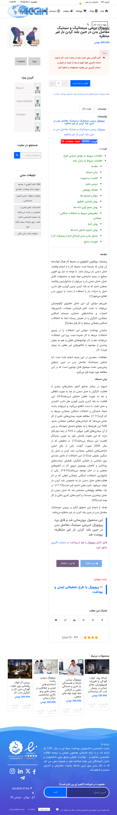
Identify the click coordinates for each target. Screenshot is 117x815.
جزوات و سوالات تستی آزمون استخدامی (28, 198)
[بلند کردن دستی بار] (24, 36)
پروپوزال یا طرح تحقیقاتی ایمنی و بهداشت (91, 94)
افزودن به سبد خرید (80, 83)
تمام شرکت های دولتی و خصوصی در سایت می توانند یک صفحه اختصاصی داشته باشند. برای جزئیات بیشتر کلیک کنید (27, 217)
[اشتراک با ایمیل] (55, 620)
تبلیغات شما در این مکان (27, 233)
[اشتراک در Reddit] (65, 620)
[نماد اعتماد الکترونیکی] (22, 750)
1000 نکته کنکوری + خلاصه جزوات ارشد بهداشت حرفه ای (28, 187)
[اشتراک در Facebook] (102, 620)
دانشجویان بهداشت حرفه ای (63, 94)
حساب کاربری (94, 67)
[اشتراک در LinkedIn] (74, 620)
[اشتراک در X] (93, 620)
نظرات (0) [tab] (86, 109)
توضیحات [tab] (102, 109)
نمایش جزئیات (91, 705)
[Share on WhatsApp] (83, 620)
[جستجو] (87, 25)
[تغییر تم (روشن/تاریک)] (80, 3)
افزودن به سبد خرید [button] (102, 705)
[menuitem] (104, 2)
